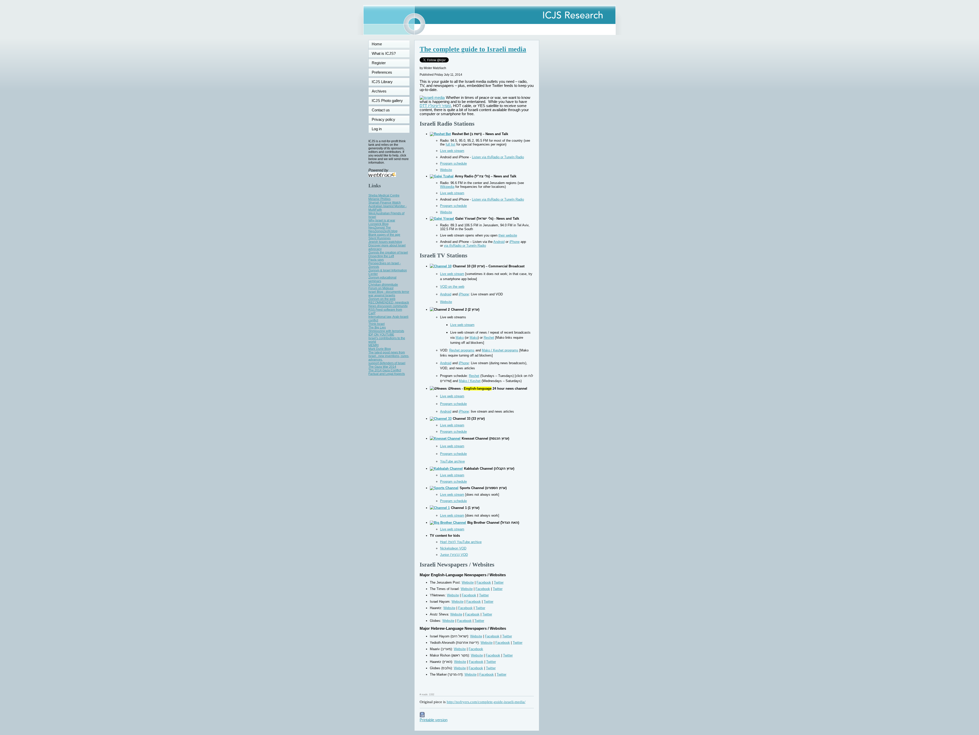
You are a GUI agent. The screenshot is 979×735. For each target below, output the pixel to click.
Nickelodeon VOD (453, 548)
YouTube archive (452, 461)
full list (450, 144)
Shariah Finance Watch (384, 202)
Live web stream (452, 151)
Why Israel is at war (381, 220)
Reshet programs (461, 350)
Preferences (382, 72)
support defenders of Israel (386, 363)
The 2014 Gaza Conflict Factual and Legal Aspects (386, 372)
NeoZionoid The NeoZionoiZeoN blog (382, 229)
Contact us (381, 110)
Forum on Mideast (380, 288)
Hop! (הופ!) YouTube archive (461, 542)
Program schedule (453, 163)
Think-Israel (376, 324)
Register (379, 63)
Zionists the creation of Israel (388, 252)
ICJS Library (382, 82)
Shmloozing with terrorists (386, 331)
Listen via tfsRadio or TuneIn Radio (498, 157)
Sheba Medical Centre (384, 195)
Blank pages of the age (384, 235)
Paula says (376, 259)
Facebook (483, 582)
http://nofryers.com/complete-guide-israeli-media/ (486, 702)
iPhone (514, 242)
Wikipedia (447, 187)
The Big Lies (377, 327)
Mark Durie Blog (379, 349)
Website (446, 170)
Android (499, 242)
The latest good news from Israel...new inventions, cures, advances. (388, 356)
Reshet (489, 337)
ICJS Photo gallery (387, 101)
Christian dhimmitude (383, 284)
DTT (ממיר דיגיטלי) (435, 106)
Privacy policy (383, 119)
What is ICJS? (384, 53)
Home (377, 44)
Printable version (433, 720)
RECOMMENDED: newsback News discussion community (388, 304)
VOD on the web (452, 286)
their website (507, 235)
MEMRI (373, 345)
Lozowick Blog (378, 224)
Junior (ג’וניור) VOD (454, 555)
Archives (379, 91)
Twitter (499, 582)
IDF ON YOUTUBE (381, 334)
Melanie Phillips (379, 199)
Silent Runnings (379, 238)
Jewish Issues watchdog (385, 242)
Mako (460, 337)
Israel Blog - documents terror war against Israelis (388, 293)
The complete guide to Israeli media (473, 49)
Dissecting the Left (381, 256)
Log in (380, 129)
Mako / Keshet (470, 381)
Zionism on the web (381, 299)
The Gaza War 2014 (382, 367)
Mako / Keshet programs (500, 350)
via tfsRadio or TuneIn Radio (465, 245)
